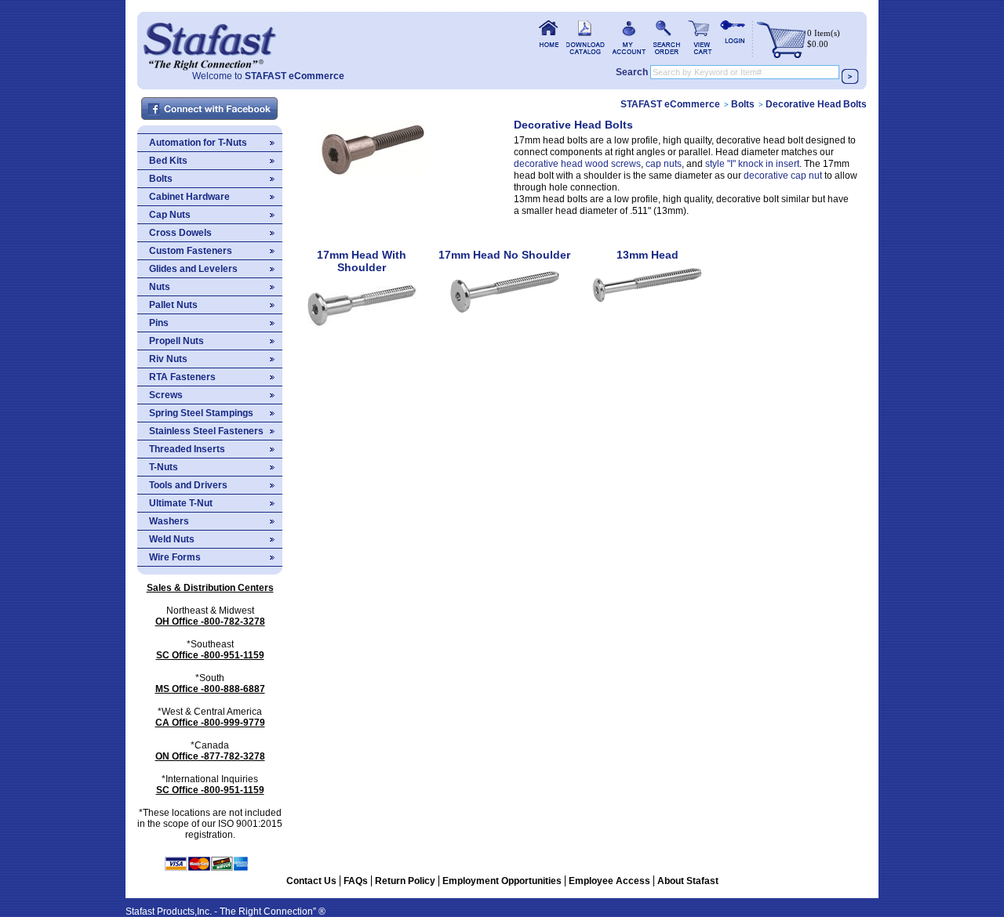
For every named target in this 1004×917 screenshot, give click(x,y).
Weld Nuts (172, 539)
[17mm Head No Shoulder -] (504, 323)
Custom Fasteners (190, 250)
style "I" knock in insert (752, 163)
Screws (166, 395)
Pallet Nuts (173, 304)
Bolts (161, 178)
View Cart (700, 37)
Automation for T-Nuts (198, 142)
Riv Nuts (168, 358)
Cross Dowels (180, 232)
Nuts (159, 286)
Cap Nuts (170, 214)
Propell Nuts (176, 340)
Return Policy (405, 880)
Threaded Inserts (187, 449)
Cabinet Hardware (189, 196)
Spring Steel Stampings (201, 413)
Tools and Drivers (188, 485)
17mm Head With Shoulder (361, 261)
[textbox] (744, 72)
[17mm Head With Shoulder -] (361, 336)
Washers (169, 521)
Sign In (732, 37)
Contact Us (311, 880)
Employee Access (609, 880)
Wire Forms (175, 557)
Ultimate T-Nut (181, 503)
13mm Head (647, 254)
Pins (159, 322)
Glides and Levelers (193, 268)
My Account (629, 37)
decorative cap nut (783, 175)
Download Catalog (585, 37)
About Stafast (687, 880)
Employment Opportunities (502, 880)
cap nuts (664, 163)
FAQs (356, 880)
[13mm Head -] (647, 314)
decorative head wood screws (577, 163)
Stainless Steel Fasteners (206, 431)
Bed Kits (168, 160)
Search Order (666, 37)
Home (209, 41)
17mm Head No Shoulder (504, 254)
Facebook (210, 109)
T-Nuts (163, 467)
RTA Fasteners (182, 377)
